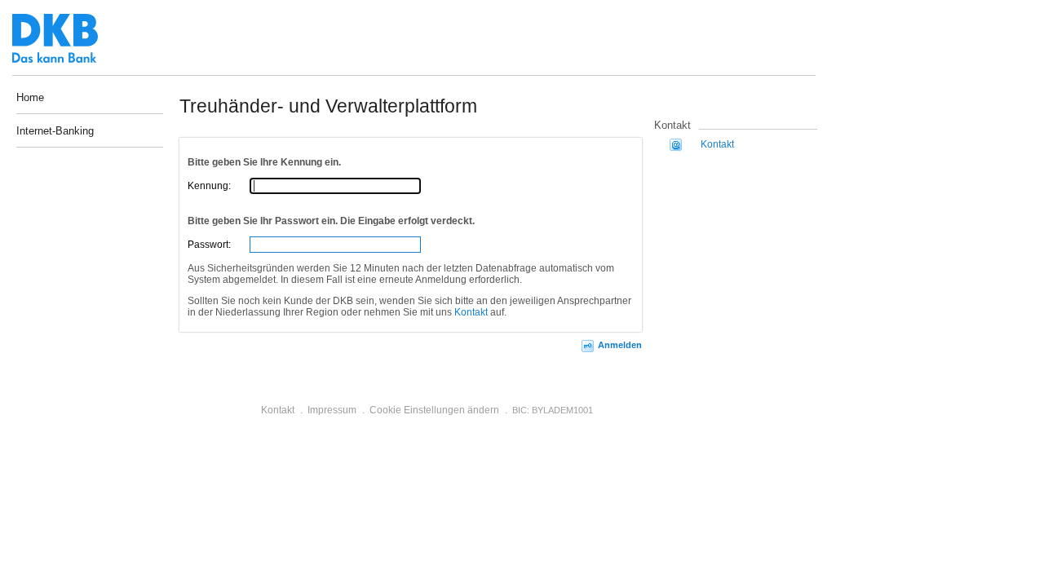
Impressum (331, 410)
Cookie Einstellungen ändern (434, 410)
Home (30, 97)
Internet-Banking (55, 132)
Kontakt (471, 312)
